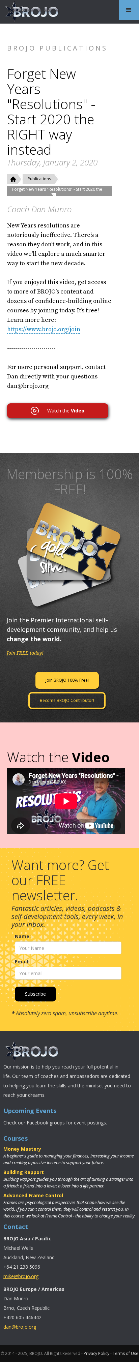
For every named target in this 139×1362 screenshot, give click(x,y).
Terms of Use (125, 1353)
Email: (22, 961)
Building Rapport (23, 1172)
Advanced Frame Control (33, 1195)
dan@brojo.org (19, 1327)
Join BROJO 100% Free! (67, 680)
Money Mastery (22, 1149)
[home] (30, 12)
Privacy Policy (96, 1353)
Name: (23, 936)
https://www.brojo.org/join (43, 329)
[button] (129, 10)
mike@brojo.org (20, 1276)
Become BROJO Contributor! (67, 700)
